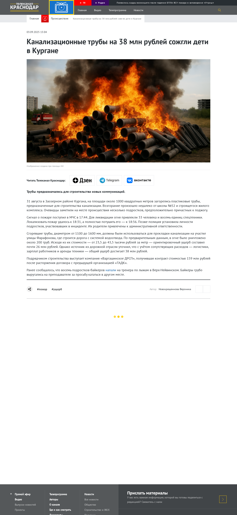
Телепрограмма (117, 10)
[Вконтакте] (139, 180)
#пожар (42, 289)
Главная (82, 10)
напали (111, 270)
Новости (138, 10)
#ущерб (57, 289)
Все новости (91, 499)
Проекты (20, 509)
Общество (90, 504)
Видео (97, 10)
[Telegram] (109, 180)
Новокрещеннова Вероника (175, 289)
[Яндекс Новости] (82, 180)
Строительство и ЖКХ (97, 509)
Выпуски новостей (25, 504)
